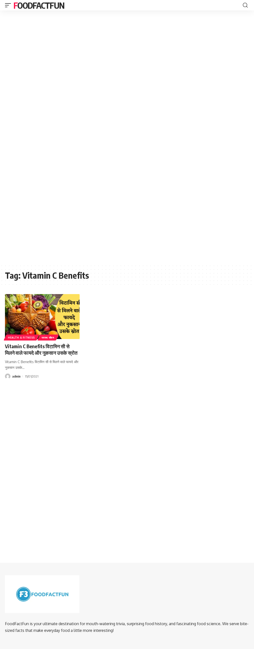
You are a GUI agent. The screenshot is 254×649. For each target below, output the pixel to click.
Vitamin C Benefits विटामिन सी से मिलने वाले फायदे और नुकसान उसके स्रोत (41, 349)
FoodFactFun (38, 5)
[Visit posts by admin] (7, 376)
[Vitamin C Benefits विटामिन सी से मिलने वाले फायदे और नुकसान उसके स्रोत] (42, 316)
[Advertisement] (127, 50)
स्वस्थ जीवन (48, 337)
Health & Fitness (21, 337)
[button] (9, 5)
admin (16, 376)
